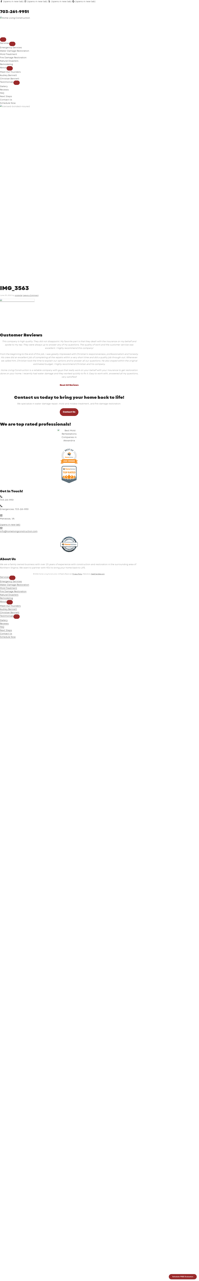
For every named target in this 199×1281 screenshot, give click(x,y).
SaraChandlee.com (98, 574)
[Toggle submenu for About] (10, 68)
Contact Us (69, 412)
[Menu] (3, 39)
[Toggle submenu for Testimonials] (16, 83)
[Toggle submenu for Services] (12, 44)
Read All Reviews (69, 385)
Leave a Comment (30, 295)
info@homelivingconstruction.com (18, 531)
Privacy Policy (77, 574)
